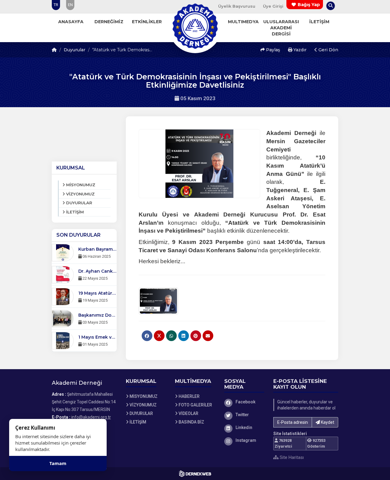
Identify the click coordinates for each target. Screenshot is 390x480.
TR (56, 4)
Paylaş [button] (272, 50)
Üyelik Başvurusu (236, 6)
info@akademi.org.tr (91, 417)
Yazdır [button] (299, 50)
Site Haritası (291, 457)
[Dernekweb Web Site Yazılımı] (195, 473)
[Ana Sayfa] (195, 25)
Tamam (57, 463)
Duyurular (74, 50)
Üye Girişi (273, 6)
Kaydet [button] (327, 422)
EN (70, 4)
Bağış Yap (309, 4)
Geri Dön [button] (327, 50)
